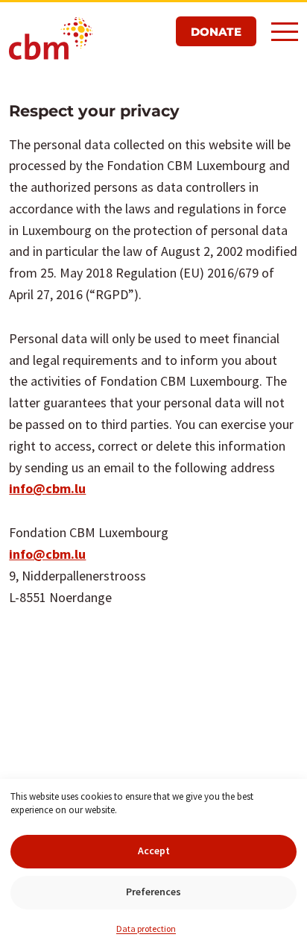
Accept (154, 850)
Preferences (153, 891)
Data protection (146, 928)
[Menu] (284, 30)
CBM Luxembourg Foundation (50, 39)
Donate (216, 32)
